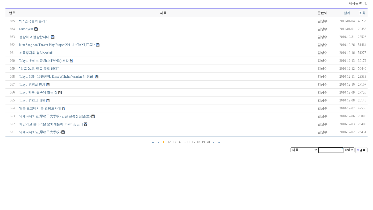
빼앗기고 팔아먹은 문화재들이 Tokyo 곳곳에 (51, 124)
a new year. (26, 29)
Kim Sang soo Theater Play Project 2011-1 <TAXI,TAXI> (57, 45)
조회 (362, 13)
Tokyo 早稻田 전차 (32, 84)
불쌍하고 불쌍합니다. (34, 37)
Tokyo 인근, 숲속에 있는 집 (38, 92)
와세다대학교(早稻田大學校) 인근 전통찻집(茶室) (55, 116)
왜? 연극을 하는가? (32, 21)
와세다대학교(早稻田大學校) (40, 132)
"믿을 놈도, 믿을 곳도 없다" (39, 69)
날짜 (347, 13)
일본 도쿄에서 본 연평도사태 (40, 108)
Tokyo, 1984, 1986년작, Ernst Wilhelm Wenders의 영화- (56, 76)
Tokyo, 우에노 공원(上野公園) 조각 (44, 61)
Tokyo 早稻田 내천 (32, 100)
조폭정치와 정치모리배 (36, 53)
